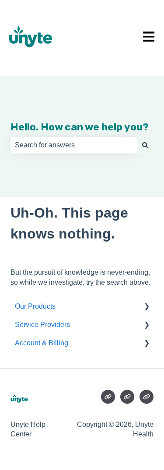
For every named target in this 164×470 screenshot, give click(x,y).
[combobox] (73, 145)
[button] (147, 307)
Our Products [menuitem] (35, 306)
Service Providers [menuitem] (42, 324)
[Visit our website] (108, 397)
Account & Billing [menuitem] (41, 343)
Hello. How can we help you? (79, 127)
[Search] (145, 145)
